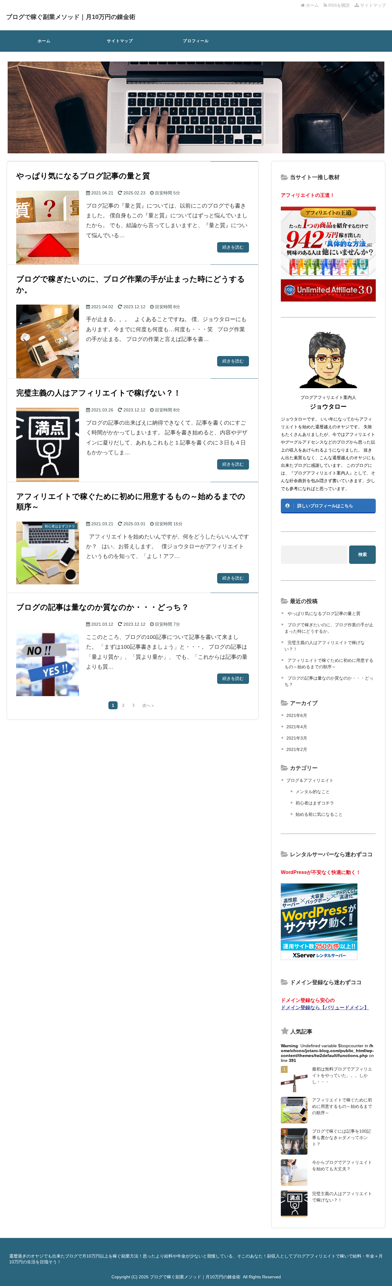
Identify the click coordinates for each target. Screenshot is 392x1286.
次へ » (148, 705)
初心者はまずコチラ (315, 802)
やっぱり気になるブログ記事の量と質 (324, 613)
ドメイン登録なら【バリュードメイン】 (325, 1007)
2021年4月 (296, 726)
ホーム (312, 5)
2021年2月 (296, 749)
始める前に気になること (319, 814)
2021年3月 (296, 738)
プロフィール (196, 41)
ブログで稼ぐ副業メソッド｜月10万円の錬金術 (70, 16)
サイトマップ (372, 5)
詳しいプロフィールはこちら (325, 506)
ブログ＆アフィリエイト (310, 780)
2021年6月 (296, 715)
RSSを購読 (339, 5)
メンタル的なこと (313, 791)
